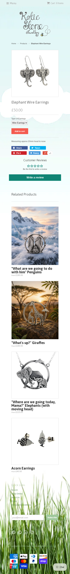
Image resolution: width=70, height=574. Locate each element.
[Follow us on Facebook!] (14, 533)
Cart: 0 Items (57, 3)
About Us (15, 497)
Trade (14, 501)
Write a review (35, 177)
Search (14, 490)
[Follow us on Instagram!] (26, 533)
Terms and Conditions (21, 505)
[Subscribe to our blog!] (32, 533)
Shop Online (16, 494)
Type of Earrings (18, 119)
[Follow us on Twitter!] (20, 533)
